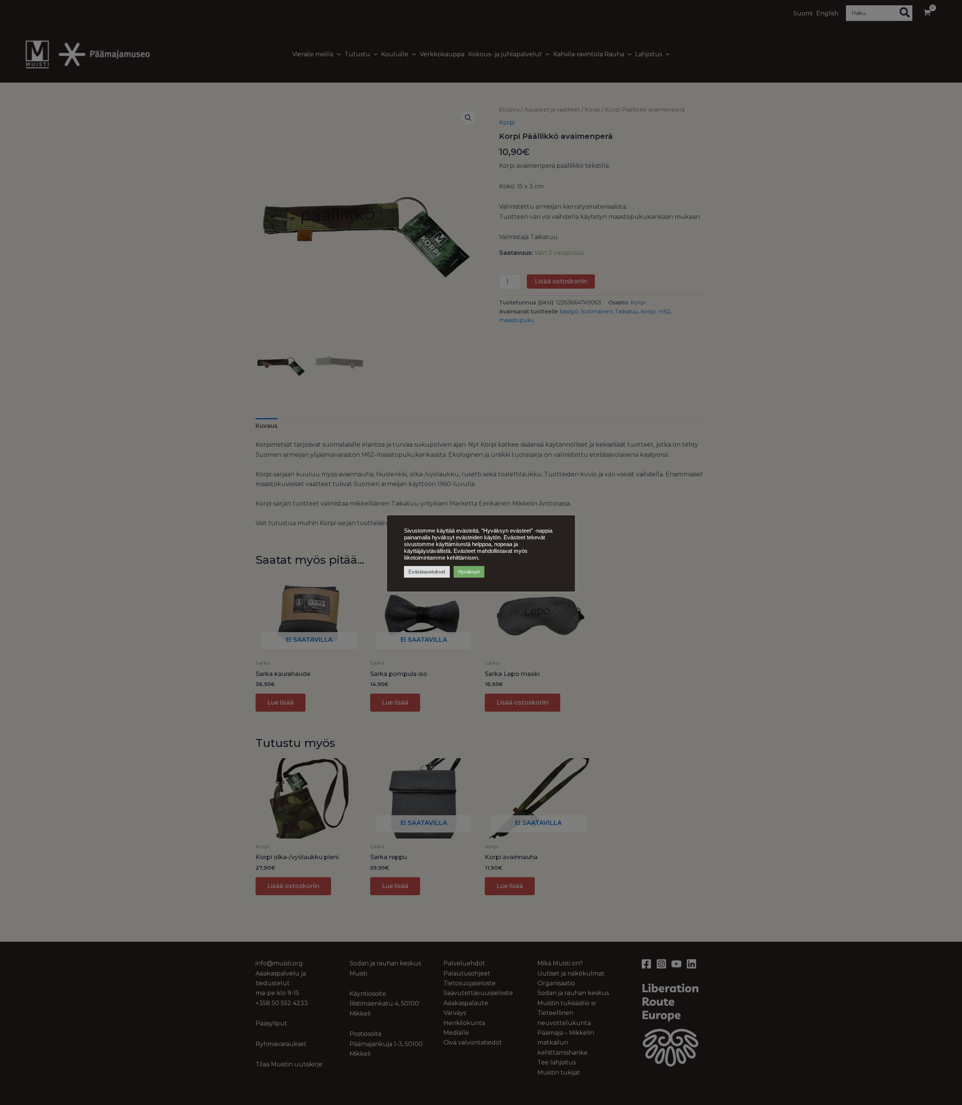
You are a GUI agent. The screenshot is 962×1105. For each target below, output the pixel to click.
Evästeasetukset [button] (426, 572)
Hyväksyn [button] (469, 572)
